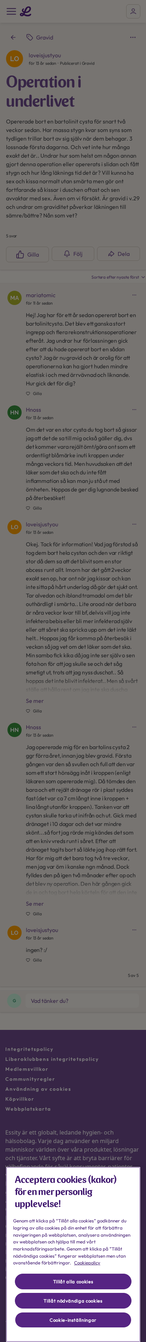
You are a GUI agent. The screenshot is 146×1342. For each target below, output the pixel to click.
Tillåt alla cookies (73, 1281)
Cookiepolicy (87, 1262)
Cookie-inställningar (73, 1320)
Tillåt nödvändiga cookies (73, 1301)
